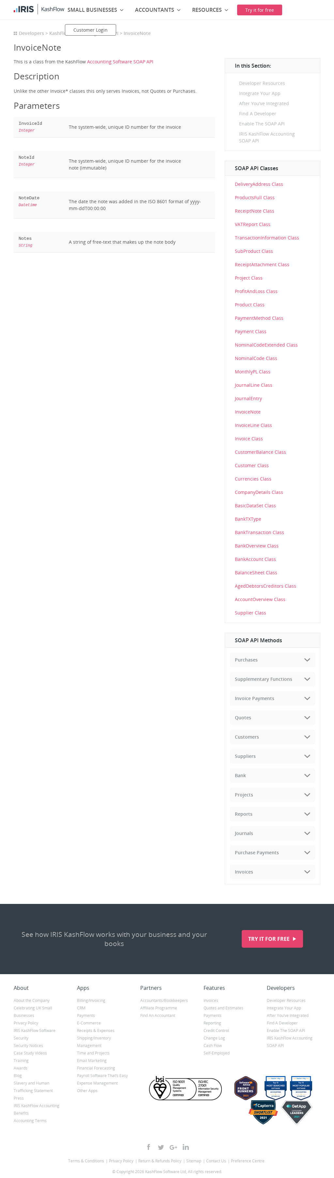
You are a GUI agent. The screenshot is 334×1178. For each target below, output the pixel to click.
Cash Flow (213, 1045)
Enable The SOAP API (262, 124)
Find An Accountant (157, 1015)
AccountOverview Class (260, 599)
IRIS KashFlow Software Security (34, 1034)
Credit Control (216, 1030)
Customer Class (252, 465)
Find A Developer (257, 113)
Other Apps (87, 1090)
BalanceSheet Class (256, 572)
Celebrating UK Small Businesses (33, 1011)
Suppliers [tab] (245, 756)
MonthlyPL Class (252, 371)
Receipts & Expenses (95, 1030)
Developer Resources (262, 83)
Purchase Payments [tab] (257, 852)
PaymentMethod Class (259, 318)
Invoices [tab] (244, 872)
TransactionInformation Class (267, 238)
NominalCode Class (256, 358)
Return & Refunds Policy (159, 1161)
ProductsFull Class (255, 197)
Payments (86, 1015)
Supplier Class (250, 613)
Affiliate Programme (158, 1008)
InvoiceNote (248, 412)
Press (19, 1098)
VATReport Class (252, 224)
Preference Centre (248, 1161)
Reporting (212, 1023)
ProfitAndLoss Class (256, 291)
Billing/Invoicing (91, 1000)
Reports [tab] (243, 814)
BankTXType (248, 519)
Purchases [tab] (246, 660)
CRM (81, 1008)
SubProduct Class (254, 251)
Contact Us (216, 1161)
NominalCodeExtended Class (266, 345)
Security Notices (28, 1045)
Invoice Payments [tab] (254, 698)
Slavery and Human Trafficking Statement (33, 1086)
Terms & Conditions (86, 1161)
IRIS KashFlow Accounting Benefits (36, 1109)
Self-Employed (217, 1053)
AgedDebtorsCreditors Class (265, 586)
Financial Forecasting (96, 1068)
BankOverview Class (257, 546)
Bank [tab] (240, 775)
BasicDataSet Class (255, 505)
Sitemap (193, 1161)
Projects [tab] (244, 795)
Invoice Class (249, 438)
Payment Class (250, 331)
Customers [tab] (247, 737)
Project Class (249, 278)
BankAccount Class (255, 559)
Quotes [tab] (243, 717)
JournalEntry (248, 398)
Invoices (211, 1000)
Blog (18, 1075)
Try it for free (269, 938)
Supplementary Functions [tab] (263, 679)
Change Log (214, 1038)
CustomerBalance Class (260, 452)
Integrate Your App (260, 93)
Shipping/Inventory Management (94, 1041)
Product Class (250, 305)
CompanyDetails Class (259, 492)
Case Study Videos (30, 1053)
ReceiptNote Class (254, 211)
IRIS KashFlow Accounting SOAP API (267, 137)
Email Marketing (92, 1060)
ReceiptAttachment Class (262, 264)
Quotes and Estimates (223, 1008)
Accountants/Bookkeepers (164, 1000)
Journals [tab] (244, 833)
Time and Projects (93, 1053)
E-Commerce (89, 1023)
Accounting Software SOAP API (120, 61)
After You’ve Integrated (264, 103)
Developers (31, 33)
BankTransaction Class (259, 532)
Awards (20, 1068)
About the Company (32, 1000)
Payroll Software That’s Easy (102, 1075)
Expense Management (97, 1083)
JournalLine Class (253, 385)
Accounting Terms (30, 1120)
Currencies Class (253, 479)
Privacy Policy (26, 1023)
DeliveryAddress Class (259, 184)
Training (21, 1060)
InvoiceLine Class (253, 425)
